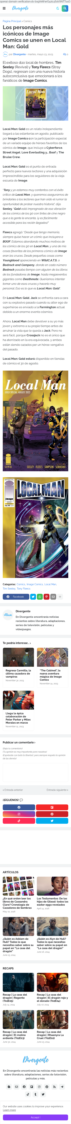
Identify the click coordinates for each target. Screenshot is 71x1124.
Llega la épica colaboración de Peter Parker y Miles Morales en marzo (18, 718)
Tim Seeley (9, 588)
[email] (16, 1087)
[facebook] (19, 807)
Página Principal (12, 21)
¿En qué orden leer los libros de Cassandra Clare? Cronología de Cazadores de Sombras (17, 903)
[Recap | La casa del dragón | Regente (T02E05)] (18, 982)
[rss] (54, 1087)
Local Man (50, 584)
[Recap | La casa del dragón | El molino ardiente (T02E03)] (18, 1019)
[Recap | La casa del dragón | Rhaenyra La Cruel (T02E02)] (52, 1019)
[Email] (53, 597)
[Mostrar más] (60, 597)
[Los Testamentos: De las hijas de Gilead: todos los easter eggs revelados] (52, 886)
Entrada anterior (13, 790)
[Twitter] (33, 597)
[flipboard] (52, 807)
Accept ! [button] (35, 1117)
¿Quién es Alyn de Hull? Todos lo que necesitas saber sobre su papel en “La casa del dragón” (52, 943)
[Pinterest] (46, 597)
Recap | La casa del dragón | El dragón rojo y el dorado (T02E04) (52, 997)
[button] (4, 8)
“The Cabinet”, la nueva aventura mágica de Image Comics (51, 675)
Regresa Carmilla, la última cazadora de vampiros (18, 673)
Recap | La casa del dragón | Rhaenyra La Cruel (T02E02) (50, 1035)
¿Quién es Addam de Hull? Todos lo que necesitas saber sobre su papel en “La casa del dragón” (18, 945)
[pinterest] (52, 814)
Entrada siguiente (57, 790)
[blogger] (9, 1087)
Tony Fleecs (23, 588)
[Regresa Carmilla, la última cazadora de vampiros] (18, 657)
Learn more (9, 1110)
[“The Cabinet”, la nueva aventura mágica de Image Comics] (52, 657)
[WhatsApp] (40, 597)
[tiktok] (19, 821)
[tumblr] (35, 1094)
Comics (27, 21)
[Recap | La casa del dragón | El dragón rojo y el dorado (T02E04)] (52, 982)
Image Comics (35, 584)
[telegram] (62, 1087)
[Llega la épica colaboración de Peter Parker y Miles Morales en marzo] (18, 700)
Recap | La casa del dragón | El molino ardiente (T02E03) (15, 1035)
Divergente (23, 611)
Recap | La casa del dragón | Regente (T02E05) (15, 997)
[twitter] (52, 821)
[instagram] (19, 814)
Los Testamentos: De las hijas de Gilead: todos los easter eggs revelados (52, 901)
